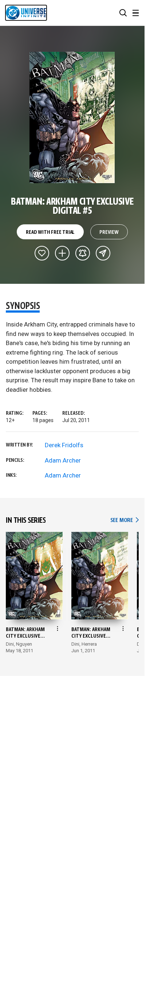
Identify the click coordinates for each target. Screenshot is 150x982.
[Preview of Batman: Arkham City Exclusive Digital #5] (72, 117)
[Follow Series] (82, 253)
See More (124, 520)
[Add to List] (62, 253)
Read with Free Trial (50, 232)
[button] (123, 12)
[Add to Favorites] (42, 253)
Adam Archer (63, 460)
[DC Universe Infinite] (26, 12)
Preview (109, 232)
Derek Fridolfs (64, 445)
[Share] (103, 253)
